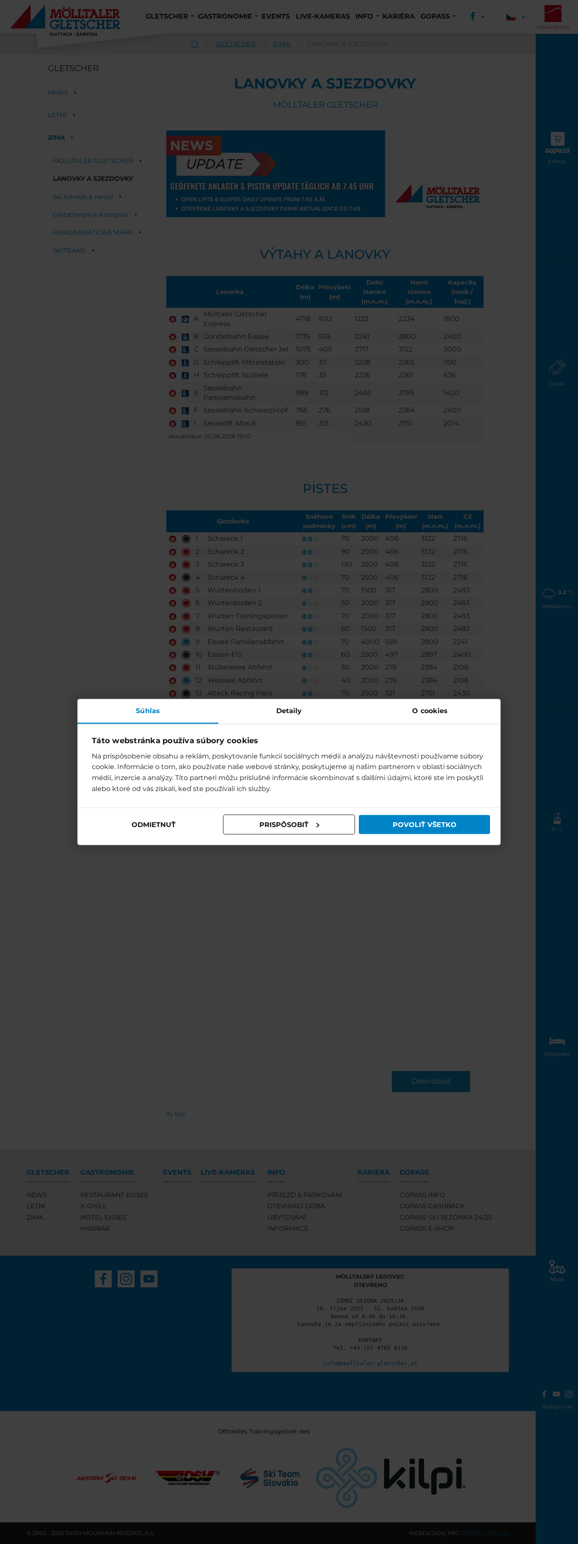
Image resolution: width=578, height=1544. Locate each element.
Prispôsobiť (283, 824)
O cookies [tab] (430, 711)
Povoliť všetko (425, 824)
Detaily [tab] (289, 711)
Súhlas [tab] (148, 711)
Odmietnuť (154, 824)
